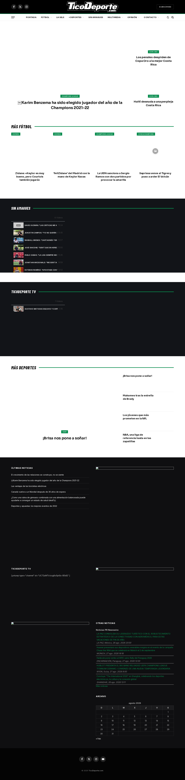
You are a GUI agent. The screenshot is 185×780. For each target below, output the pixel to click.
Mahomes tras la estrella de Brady (138, 397)
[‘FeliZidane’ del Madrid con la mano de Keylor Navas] (71, 151)
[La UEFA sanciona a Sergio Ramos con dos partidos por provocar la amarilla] (113, 151)
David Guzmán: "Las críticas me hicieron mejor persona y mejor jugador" (41, 225)
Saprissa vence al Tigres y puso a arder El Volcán (155, 175)
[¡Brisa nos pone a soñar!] (64, 405)
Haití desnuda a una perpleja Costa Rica (153, 103)
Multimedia (114, 17)
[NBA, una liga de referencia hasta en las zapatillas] (165, 440)
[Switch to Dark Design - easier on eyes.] (168, 17)
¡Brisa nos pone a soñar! (65, 438)
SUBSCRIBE (165, 7)
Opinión (132, 17)
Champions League (70, 96)
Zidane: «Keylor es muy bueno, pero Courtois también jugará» (29, 176)
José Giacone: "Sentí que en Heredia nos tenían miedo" (41, 248)
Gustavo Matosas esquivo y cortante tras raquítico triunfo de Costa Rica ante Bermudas (41, 309)
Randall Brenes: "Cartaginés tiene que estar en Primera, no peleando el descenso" (41, 240)
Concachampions (146, 134)
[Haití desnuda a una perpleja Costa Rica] (153, 84)
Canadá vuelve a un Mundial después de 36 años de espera (38, 492)
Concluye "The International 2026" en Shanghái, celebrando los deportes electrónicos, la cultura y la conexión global (130, 678)
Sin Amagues (95, 17)
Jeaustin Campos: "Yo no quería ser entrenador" (41, 233)
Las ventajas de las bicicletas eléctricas (28, 486)
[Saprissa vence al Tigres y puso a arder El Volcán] (155, 151)
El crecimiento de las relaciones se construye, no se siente (37, 475)
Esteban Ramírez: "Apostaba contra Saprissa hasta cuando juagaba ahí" (41, 270)
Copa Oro (153, 52)
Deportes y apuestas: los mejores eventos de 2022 (34, 506)
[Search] (172, 17)
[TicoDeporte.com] (92, 7)
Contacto (150, 17)
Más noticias (102, 686)
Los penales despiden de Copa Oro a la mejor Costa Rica (153, 61)
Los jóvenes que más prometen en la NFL (136, 417)
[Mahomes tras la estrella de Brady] (165, 401)
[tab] (38, 225)
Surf (65, 432)
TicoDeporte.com (96, 770)
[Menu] (13, 17)
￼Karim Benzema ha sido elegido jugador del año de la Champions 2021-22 (70, 105)
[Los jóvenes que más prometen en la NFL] (165, 421)
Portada (31, 17)
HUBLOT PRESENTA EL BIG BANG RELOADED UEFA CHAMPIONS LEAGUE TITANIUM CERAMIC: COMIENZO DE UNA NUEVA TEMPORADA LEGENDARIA (133, 667)
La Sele (60, 17)
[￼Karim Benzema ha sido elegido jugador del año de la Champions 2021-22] (70, 62)
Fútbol (45, 17)
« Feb (98, 739)
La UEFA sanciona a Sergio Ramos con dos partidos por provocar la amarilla (113, 176)
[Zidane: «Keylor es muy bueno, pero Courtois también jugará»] (29, 151)
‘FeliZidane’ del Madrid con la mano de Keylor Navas (71, 175)
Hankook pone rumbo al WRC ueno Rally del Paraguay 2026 (124, 658)
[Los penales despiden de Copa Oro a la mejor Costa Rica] (153, 40)
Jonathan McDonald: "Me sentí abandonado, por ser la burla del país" (41, 262)
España (16, 134)
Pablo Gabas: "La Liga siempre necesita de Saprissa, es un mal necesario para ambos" (41, 255)
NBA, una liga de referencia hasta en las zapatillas (137, 438)
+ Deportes (75, 17)
